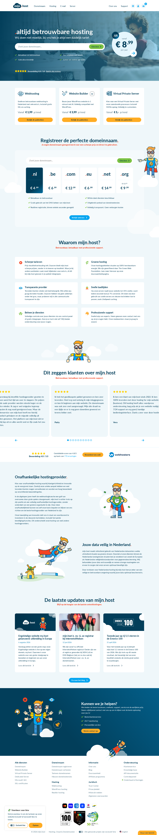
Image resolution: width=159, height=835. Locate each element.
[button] (133, 6)
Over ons (113, 6)
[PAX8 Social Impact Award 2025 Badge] (79, 818)
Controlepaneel (130, 776)
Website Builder (21, 770)
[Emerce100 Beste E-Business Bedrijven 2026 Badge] (66, 818)
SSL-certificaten (21, 783)
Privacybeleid (94, 789)
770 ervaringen (70, 456)
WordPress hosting (59, 789)
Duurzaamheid (94, 773)
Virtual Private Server (23, 773)
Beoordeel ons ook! (93, 455)
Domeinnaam (39, 6)
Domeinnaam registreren (62, 766)
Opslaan (36, 825)
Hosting (52, 6)
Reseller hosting (58, 792)
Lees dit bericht (25, 665)
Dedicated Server (22, 776)
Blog (90, 770)
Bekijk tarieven (78, 217)
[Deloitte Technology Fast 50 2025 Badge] (92, 818)
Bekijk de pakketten (35, 120)
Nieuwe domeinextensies (62, 776)
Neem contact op (91, 731)
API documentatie (131, 773)
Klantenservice (130, 766)
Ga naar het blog (78, 680)
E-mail (63, 6)
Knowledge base (130, 770)
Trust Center (94, 786)
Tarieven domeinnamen (61, 773)
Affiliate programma (97, 776)
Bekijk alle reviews (53, 71)
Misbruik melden (95, 792)
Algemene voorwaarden (98, 796)
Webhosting (57, 786)
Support (124, 6)
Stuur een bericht (147, 833)
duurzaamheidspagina (100, 274)
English (125, 832)
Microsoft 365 (21, 780)
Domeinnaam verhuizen (61, 770)
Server (72, 6)
